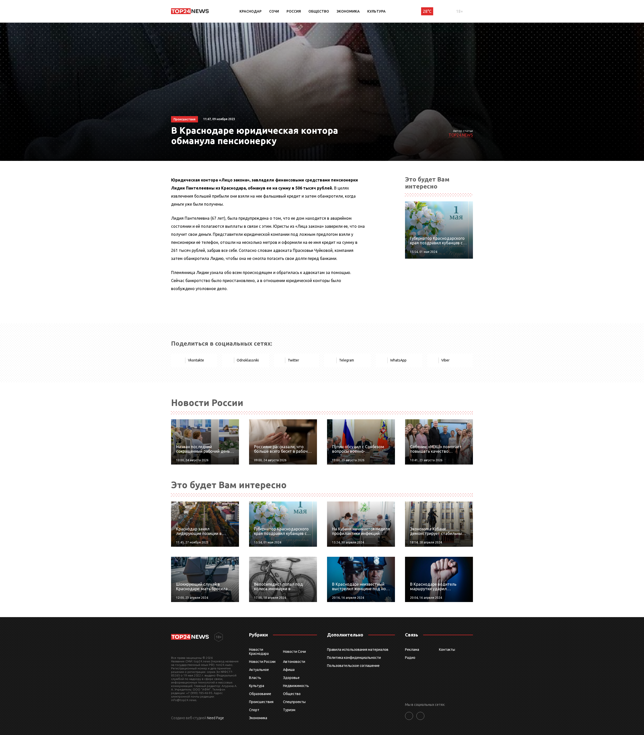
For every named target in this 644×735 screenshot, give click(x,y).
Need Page (215, 718)
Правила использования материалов (357, 650)
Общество (318, 11)
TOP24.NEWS (461, 135)
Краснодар (250, 11)
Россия (294, 11)
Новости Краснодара (259, 652)
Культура (376, 11)
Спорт (254, 710)
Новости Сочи (294, 652)
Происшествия (261, 702)
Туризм (289, 710)
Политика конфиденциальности (354, 658)
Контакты (447, 650)
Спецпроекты (294, 702)
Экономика (348, 11)
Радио (410, 658)
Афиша (289, 670)
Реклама (412, 650)
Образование (260, 694)
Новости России (262, 662)
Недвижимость (296, 686)
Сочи (274, 11)
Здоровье (291, 678)
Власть (255, 678)
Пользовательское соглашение (353, 666)
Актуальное (259, 670)
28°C (427, 11)
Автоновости (294, 662)
